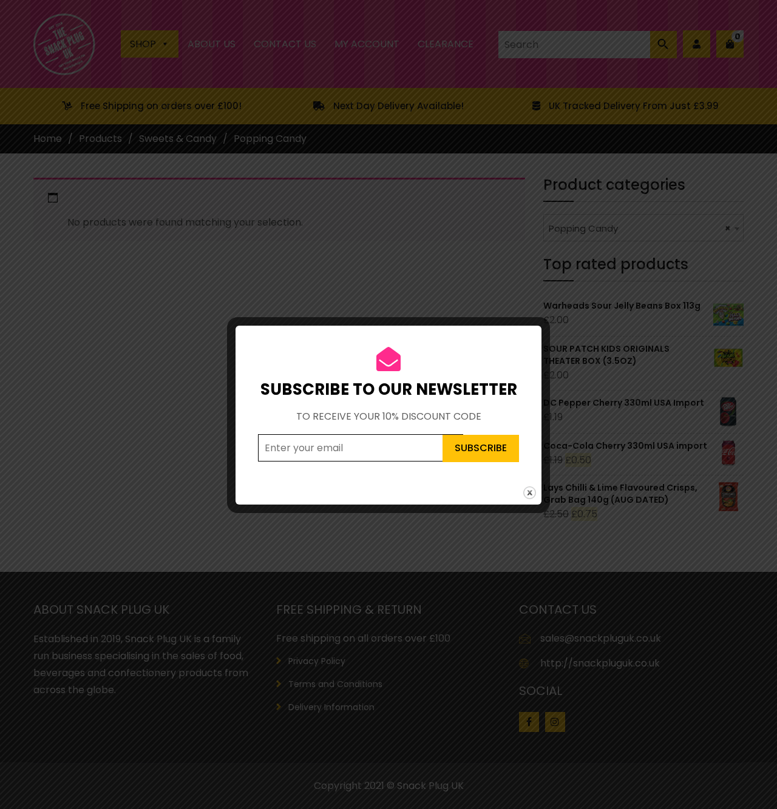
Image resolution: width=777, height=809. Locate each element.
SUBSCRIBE (481, 448)
